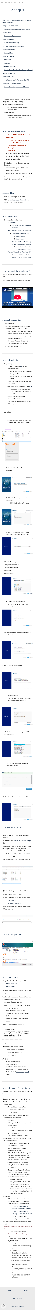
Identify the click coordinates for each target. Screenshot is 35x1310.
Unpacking (7, 59)
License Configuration (9, 66)
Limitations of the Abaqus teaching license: (17, 29)
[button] (2, 2)
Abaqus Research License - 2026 (12, 83)
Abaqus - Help (7, 32)
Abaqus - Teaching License (10, 26)
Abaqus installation (8, 56)
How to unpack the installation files (13, 46)
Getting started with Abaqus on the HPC (16, 80)
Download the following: (11, 42)
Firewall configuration (9, 73)
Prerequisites (8, 53)
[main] (17, 10)
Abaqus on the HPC (8, 76)
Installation (7, 63)
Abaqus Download (8, 39)
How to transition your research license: (16, 87)
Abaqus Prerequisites (9, 49)
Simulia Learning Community (12, 36)
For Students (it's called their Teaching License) (18, 70)
